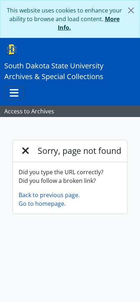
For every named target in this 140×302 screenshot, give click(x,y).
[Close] (131, 10)
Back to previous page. (49, 195)
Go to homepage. (42, 204)
